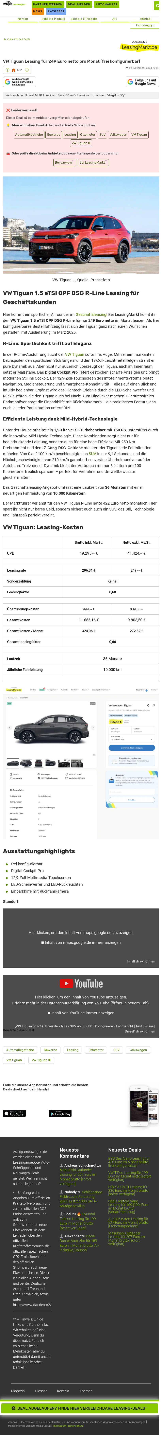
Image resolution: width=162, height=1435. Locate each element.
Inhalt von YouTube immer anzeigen (82, 1013)
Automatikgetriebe (29, 134)
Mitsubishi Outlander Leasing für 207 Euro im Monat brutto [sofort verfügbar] (126, 1238)
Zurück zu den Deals (18, 39)
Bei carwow (64, 162)
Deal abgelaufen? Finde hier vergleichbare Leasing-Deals (81, 1408)
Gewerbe (53, 134)
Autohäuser (107, 4)
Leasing (70, 134)
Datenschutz (76, 1425)
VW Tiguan (139, 134)
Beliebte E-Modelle (84, 19)
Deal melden (79, 4)
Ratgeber (56, 11)
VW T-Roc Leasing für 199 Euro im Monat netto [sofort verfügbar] (129, 1176)
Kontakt (63, 1391)
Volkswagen (118, 134)
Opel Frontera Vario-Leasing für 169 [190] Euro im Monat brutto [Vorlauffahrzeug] (128, 1206)
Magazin (18, 1391)
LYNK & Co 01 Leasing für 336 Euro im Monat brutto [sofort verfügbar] (128, 1190)
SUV (102, 134)
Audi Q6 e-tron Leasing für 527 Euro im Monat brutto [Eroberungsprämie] (128, 1222)
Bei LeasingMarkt (93, 162)
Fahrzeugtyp (145, 25)
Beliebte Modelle (53, 19)
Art (114, 19)
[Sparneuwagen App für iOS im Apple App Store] (25, 1114)
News (37, 11)
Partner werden (48, 4)
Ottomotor (87, 134)
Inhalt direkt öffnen (141, 961)
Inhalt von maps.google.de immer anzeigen (83, 942)
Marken (23, 19)
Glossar (41, 1391)
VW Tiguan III (81, 143)
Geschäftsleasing (91, 314)
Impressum (59, 1425)
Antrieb (145, 19)
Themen (86, 1391)
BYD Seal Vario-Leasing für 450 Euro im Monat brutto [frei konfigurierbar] (129, 1162)
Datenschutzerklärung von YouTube (98, 1003)
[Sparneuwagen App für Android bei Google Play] (71, 1114)
